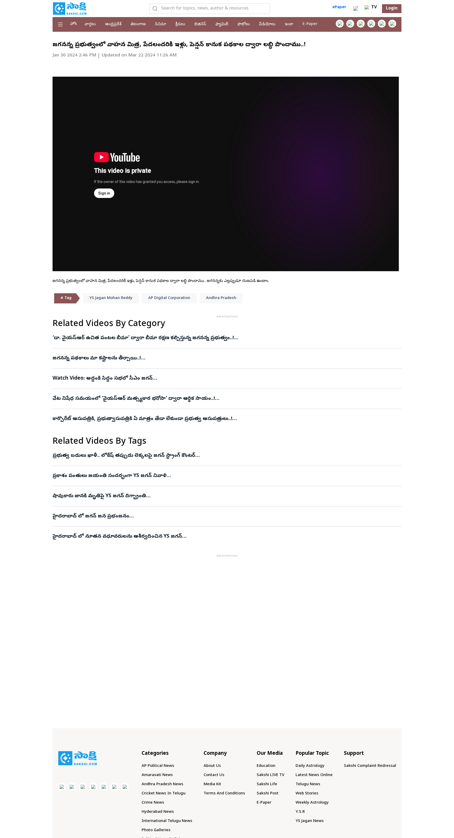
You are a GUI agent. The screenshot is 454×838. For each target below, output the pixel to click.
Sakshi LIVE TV (270, 775)
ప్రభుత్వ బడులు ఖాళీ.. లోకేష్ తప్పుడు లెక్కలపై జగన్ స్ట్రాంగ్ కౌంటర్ (124, 455)
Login (392, 9)
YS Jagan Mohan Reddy (110, 298)
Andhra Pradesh (221, 298)
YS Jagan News (310, 821)
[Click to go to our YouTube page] (382, 24)
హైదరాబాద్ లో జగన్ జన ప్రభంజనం (91, 516)
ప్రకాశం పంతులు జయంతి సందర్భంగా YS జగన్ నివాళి (110, 476)
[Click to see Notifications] (355, 9)
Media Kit (212, 784)
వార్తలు (90, 24)
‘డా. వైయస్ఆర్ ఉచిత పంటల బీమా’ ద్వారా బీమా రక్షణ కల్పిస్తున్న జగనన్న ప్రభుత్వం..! (217, 338)
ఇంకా (289, 24)
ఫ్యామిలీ (221, 24)
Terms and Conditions (224, 793)
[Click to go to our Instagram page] (371, 24)
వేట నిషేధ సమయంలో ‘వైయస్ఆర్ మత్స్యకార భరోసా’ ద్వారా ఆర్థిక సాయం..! (156, 398)
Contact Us (214, 775)
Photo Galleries (156, 830)
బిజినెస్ (200, 24)
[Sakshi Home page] (70, 8)
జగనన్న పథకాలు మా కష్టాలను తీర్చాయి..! (172, 358)
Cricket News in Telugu (163, 793)
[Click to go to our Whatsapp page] (350, 24)
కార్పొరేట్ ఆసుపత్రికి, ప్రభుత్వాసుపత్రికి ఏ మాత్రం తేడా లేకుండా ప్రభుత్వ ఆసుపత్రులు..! (220, 419)
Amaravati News (157, 775)
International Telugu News (167, 821)
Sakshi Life (267, 784)
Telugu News (308, 784)
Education (266, 766)
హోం (73, 24)
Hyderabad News (158, 812)
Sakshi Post (267, 793)
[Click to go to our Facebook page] (340, 24)
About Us (212, 766)
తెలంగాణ (138, 24)
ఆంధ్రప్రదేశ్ (113, 24)
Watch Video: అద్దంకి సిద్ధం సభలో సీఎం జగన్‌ (212, 378)
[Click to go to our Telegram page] (114, 787)
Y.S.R (300, 812)
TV (373, 8)
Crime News (153, 802)
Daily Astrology (310, 766)
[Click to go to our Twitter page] (361, 24)
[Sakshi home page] (77, 758)
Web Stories (307, 793)
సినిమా (160, 24)
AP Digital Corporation (169, 298)
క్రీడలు (180, 24)
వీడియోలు (267, 24)
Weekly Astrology (312, 802)
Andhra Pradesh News (162, 784)
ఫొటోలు (244, 24)
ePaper (339, 7)
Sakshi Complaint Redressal (370, 766)
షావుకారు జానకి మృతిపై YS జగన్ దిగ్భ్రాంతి (99, 496)
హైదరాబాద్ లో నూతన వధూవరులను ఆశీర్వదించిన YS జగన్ (117, 536)
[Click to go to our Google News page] (392, 24)
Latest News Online (314, 775)
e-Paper (310, 24)
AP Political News (158, 766)
